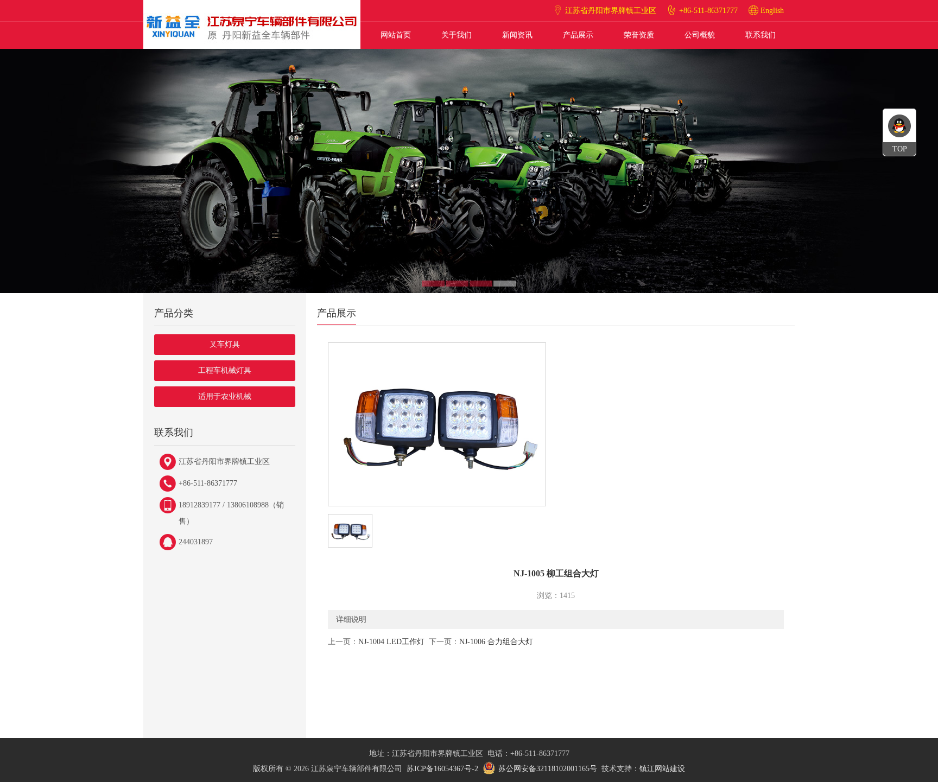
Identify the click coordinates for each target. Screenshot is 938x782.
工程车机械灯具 (224, 370)
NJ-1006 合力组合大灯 (496, 642)
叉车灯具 (225, 344)
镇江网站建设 (662, 769)
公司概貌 (700, 35)
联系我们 (760, 35)
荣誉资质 (639, 35)
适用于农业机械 (224, 396)
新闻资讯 (517, 35)
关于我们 (456, 35)
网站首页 (396, 35)
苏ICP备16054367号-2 (442, 769)
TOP (899, 149)
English (772, 11)
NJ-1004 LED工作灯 (391, 642)
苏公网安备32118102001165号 (547, 769)
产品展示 (578, 35)
